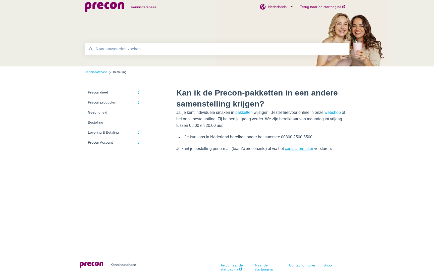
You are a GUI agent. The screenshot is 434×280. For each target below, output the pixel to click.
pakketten (244, 112)
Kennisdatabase (143, 7)
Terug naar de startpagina (232, 267)
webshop (332, 112)
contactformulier (299, 148)
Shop (327, 265)
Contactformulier (302, 265)
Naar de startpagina (264, 267)
